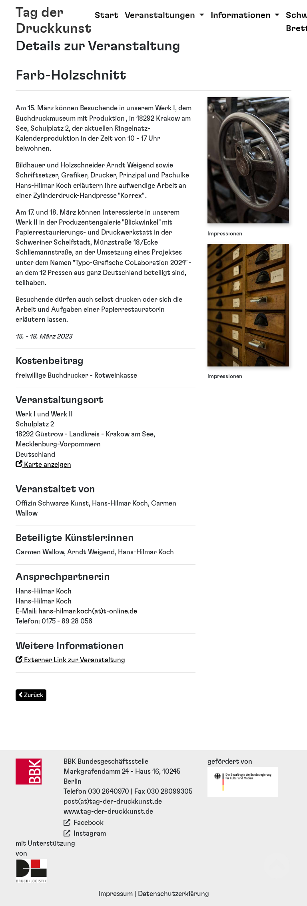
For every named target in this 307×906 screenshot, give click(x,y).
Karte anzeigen (46, 465)
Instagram (90, 833)
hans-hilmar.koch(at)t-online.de (87, 611)
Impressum (115, 894)
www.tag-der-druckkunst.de (108, 811)
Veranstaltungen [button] (161, 15)
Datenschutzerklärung (173, 894)
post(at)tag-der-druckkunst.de (113, 801)
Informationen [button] (242, 15)
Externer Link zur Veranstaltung (73, 660)
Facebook (89, 823)
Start (106, 15)
